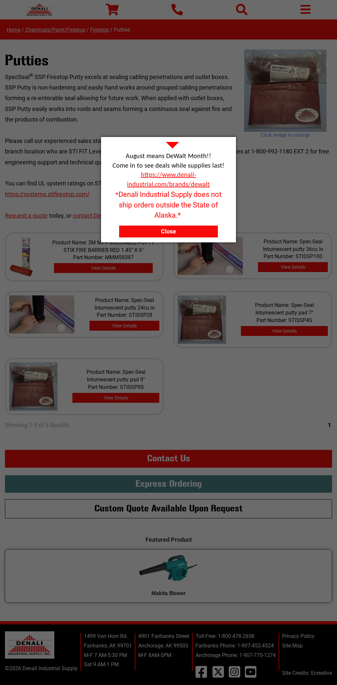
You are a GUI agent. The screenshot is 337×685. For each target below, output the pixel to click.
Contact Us (168, 458)
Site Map (292, 646)
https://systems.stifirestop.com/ (47, 194)
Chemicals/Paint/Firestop (55, 30)
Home (13, 30)
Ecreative (321, 673)
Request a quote (26, 215)
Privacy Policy (298, 636)
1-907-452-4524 (255, 646)
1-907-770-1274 (257, 655)
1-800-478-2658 (236, 636)
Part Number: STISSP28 (124, 315)
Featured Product (168, 539)
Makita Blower (168, 593)
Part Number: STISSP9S (116, 387)
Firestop (99, 30)
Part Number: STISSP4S (284, 320)
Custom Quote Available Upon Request (168, 508)
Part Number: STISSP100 (293, 256)
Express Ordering (169, 484)
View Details (103, 268)
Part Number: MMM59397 (103, 257)
